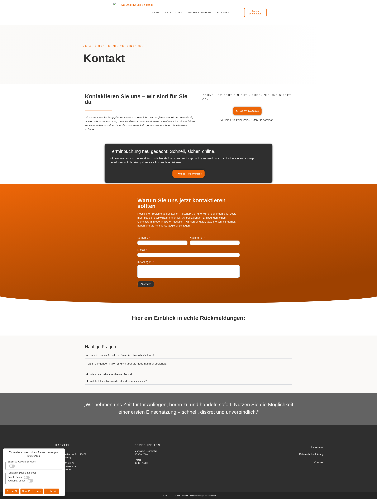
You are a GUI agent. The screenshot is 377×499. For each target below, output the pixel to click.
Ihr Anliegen (144, 262)
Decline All (51, 491)
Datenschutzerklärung (311, 454)
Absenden (145, 284)
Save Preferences (31, 491)
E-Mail (141, 249)
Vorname (142, 237)
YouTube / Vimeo (17, 480)
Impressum (317, 447)
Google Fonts (15, 477)
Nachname (196, 237)
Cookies (318, 462)
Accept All (12, 491)
